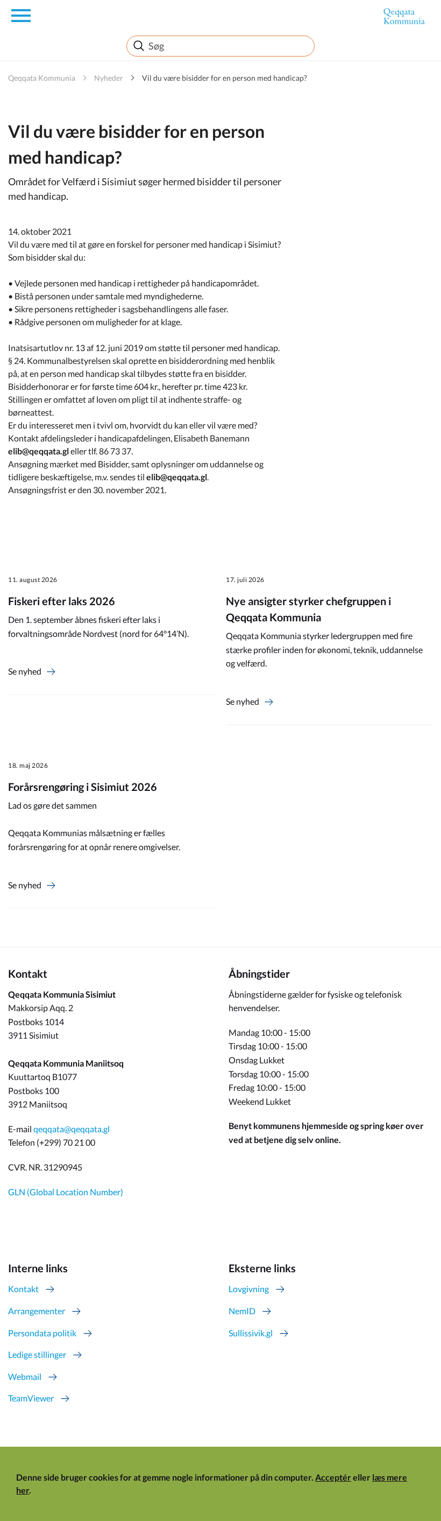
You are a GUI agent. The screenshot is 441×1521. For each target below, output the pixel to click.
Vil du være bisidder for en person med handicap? (224, 77)
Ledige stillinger (37, 1354)
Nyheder (108, 77)
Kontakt (23, 1289)
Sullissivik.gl (251, 1333)
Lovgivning (249, 1289)
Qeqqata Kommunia (41, 77)
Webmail (24, 1376)
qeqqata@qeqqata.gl (71, 1129)
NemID (242, 1311)
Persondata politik (42, 1333)
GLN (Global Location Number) (65, 1192)
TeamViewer (31, 1398)
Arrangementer (36, 1311)
